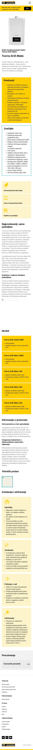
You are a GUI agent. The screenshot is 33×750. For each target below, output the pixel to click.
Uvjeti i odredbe (6, 721)
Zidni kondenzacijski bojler (8, 687)
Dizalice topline (6, 684)
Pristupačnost (5, 724)
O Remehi (4, 711)
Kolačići (4, 726)
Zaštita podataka (6, 729)
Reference (4, 709)
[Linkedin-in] (3, 737)
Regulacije (4, 692)
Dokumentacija (5, 699)
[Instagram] (7, 737)
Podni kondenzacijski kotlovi (9, 689)
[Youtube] (10, 737)
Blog (3, 714)
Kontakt (4, 706)
